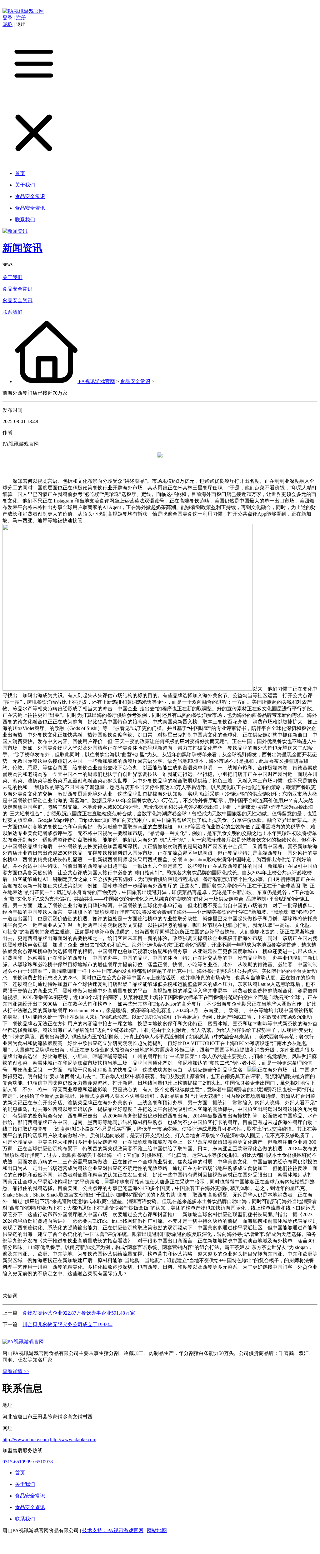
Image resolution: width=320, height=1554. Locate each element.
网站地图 (157, 1530)
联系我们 (12, 312)
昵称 (7, 24)
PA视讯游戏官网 (97, 381)
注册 (21, 17)
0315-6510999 (17, 1461)
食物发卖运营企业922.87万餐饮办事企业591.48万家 (78, 1313)
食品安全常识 (17, 289)
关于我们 (12, 277)
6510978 (44, 1461)
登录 (8, 17)
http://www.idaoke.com (25, 1439)
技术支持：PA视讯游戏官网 (112, 1530)
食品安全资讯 (17, 300)
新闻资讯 (22, 247)
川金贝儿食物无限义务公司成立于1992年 (67, 1324)
